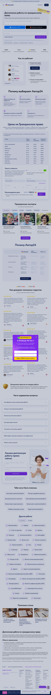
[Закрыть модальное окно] (36, 337)
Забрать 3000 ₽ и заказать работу (25, 358)
